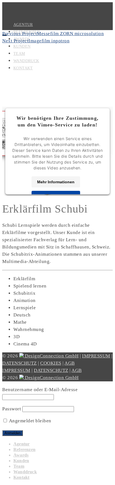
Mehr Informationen (56, 181)
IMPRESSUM (96, 356)
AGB (69, 363)
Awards (20, 455)
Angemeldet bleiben (29, 420)
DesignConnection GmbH (51, 356)
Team (18, 466)
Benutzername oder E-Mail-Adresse (40, 389)
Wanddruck (25, 471)
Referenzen (24, 449)
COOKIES (50, 363)
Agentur (21, 444)
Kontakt (21, 477)
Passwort (11, 408)
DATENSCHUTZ (19, 363)
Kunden (21, 460)
